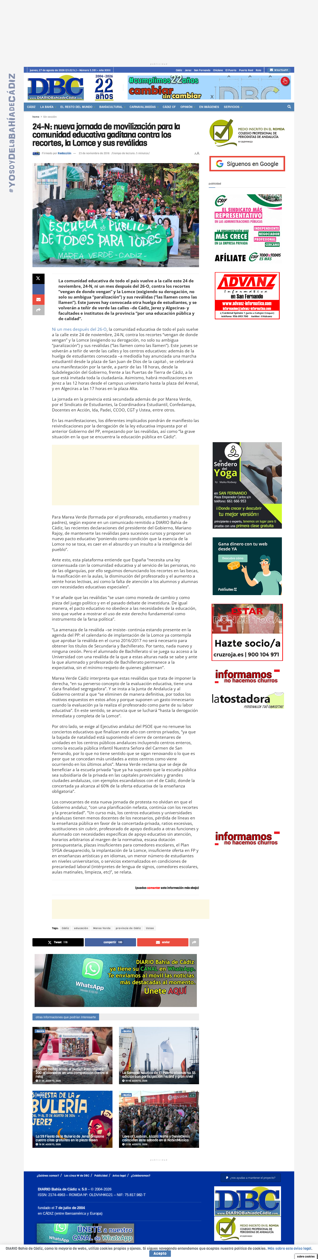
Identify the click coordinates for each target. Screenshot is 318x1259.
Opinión (186, 107)
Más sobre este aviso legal (289, 1248)
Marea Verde (102, 928)
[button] (251, 1178)
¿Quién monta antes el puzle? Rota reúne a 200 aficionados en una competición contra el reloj (72, 1073)
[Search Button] (289, 107)
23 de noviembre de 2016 (94, 153)
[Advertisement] (159, 30)
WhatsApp (281, 70)
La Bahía (46, 107)
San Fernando (202, 70)
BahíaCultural (111, 107)
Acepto (160, 1253)
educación (81, 928)
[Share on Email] (38, 299)
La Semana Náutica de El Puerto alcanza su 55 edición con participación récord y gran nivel (159, 1074)
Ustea (150, 928)
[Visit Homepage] (72, 87)
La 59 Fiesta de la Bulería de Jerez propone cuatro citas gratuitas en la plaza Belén (70, 1138)
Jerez (188, 70)
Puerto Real (246, 70)
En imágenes (209, 107)
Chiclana (218, 70)
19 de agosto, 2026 (136, 1080)
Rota (258, 70)
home (35, 117)
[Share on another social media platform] (38, 310)
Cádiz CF (169, 107)
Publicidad (101, 1175)
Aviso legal (119, 1175)
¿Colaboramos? (140, 1175)
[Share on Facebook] (38, 289)
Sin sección (50, 117)
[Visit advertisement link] (209, 87)
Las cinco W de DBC (76, 1175)
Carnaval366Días (143, 107)
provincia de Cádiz (128, 928)
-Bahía (40, 1031)
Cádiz (179, 70)
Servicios (231, 107)
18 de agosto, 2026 (49, 1144)
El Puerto (230, 70)
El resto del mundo (76, 107)
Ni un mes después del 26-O (79, 329)
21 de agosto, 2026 (49, 1080)
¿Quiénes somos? (48, 1175)
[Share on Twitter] (38, 279)
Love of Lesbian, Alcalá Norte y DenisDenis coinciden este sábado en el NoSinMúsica (156, 1138)
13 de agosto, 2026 (136, 1144)
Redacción (64, 153)
